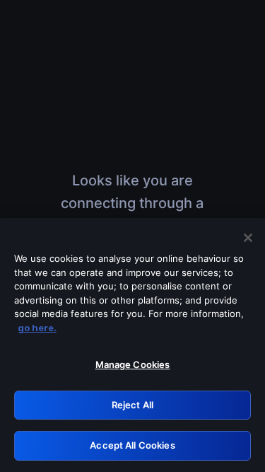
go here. (37, 327)
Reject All (132, 404)
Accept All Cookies (132, 445)
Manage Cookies (132, 364)
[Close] (248, 237)
